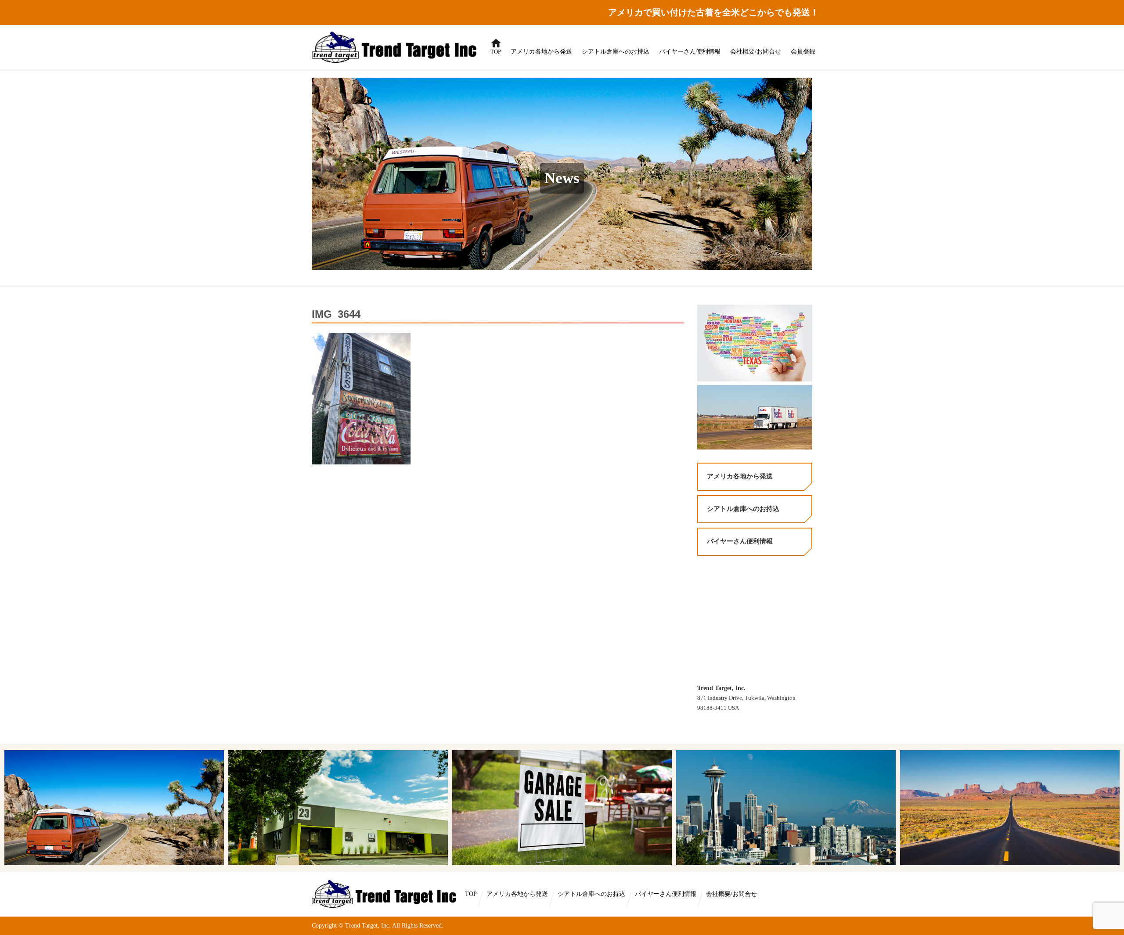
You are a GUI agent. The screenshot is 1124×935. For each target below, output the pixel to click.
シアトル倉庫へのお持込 (615, 51)
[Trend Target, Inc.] (385, 893)
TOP (493, 47)
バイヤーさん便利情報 (690, 51)
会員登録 (803, 51)
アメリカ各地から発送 (541, 51)
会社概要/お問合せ (755, 51)
